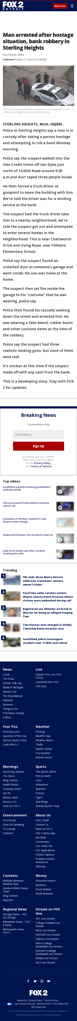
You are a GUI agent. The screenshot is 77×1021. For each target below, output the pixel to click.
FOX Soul (41, 686)
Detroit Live (9, 691)
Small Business (44, 893)
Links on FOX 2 (11, 806)
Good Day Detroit (13, 771)
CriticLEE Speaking (13, 824)
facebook (28, 981)
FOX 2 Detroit (9, 54)
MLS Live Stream (45, 962)
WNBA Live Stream (47, 958)
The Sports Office (46, 771)
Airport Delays (44, 748)
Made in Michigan (13, 687)
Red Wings (42, 801)
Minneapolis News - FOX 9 (14, 931)
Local (6, 674)
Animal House (44, 757)
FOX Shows (9, 820)
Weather (43, 726)
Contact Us (42, 824)
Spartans (41, 788)
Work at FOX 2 (44, 829)
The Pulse (8, 678)
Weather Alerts (44, 740)
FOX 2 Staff (42, 820)
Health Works (10, 784)
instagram (42, 981)
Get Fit (7, 793)
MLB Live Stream (46, 930)
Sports (41, 766)
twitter (35, 981)
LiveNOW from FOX (47, 682)
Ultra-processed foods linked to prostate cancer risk (26, 504)
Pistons (40, 793)
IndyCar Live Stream (47, 939)
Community (42, 841)
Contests (8, 833)
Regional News (15, 909)
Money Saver (10, 797)
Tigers (39, 797)
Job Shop (41, 837)
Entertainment (15, 815)
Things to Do (10, 708)
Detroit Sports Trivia (14, 740)
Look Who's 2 (11, 744)
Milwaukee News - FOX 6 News (16, 923)
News (21, 54)
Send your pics (11, 731)
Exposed (8, 900)
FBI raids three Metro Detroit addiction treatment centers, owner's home (43, 580)
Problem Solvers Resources (45, 860)
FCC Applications (45, 850)
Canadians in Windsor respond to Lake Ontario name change (24, 520)
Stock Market (43, 889)
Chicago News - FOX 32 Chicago (15, 916)
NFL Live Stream (45, 918)
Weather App (43, 736)
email (49, 981)
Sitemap (40, 866)
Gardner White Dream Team (15, 889)
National (8, 700)
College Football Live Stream (48, 924)
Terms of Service (40, 466)
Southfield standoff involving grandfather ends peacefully (27, 488)
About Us (43, 815)
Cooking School (12, 788)
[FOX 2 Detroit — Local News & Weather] (13, 5)
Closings (40, 731)
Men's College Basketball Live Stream (49, 944)
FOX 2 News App (45, 833)
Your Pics (10, 726)
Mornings (10, 766)
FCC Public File (44, 846)
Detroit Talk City (12, 683)
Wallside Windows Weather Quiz (13, 882)
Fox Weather (43, 753)
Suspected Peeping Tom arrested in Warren (28, 534)
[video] (65, 491)
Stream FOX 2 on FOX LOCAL (48, 676)
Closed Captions (45, 854)
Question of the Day (15, 736)
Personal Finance (46, 880)
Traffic (39, 744)
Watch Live (60, 6)
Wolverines (42, 784)
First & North (43, 776)
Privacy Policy (42, 463)
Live (39, 669)
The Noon (9, 776)
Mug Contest (10, 780)
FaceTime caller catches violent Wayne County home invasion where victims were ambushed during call (48, 596)
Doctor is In (9, 801)
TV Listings (9, 829)
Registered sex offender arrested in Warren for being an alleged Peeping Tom (48, 612)
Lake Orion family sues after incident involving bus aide (24, 552)
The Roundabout (12, 696)
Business (8, 704)
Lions (39, 780)
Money (41, 875)
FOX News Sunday (13, 713)
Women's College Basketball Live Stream (49, 952)
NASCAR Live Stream (48, 934)
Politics (7, 717)
